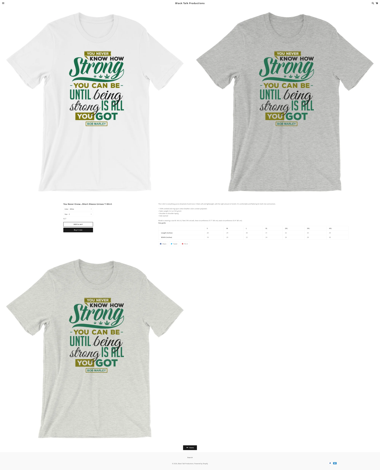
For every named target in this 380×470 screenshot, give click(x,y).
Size (66, 214)
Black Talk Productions (190, 3)
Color (66, 209)
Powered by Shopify (201, 464)
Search (190, 457)
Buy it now (78, 230)
